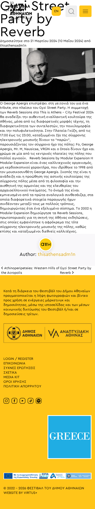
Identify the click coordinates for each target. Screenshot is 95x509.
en (56, 11)
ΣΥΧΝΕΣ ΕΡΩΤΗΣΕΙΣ (19, 368)
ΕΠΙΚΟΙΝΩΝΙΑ (14, 363)
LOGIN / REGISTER (18, 359)
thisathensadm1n (13, 45)
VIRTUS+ (30, 493)
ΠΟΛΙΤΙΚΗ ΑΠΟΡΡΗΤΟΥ (22, 386)
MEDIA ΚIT (11, 377)
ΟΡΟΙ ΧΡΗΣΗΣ (14, 381)
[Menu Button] (85, 11)
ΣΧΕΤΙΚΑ (10, 372)
